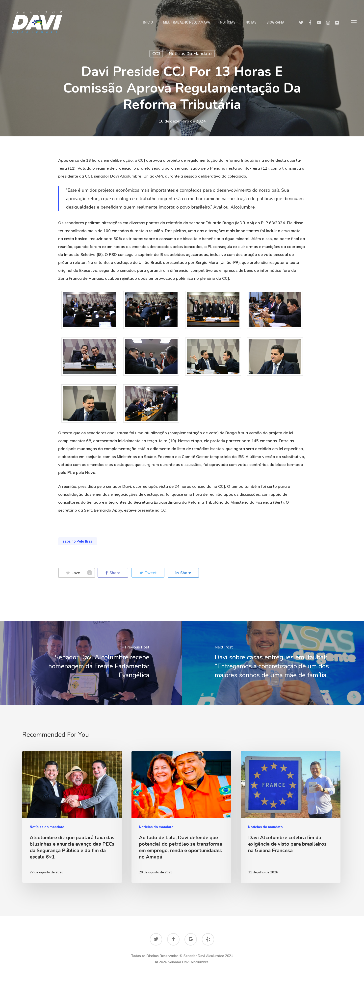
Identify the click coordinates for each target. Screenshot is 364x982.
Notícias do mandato (190, 53)
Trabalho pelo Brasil (78, 541)
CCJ (156, 53)
